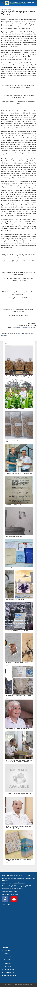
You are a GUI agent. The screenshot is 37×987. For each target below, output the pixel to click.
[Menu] (2, 3)
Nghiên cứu (7, 963)
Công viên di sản (9, 972)
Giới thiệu (7, 951)
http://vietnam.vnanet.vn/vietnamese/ (24, 327)
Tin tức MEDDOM (6, 9)
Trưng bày (7, 960)
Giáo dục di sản (9, 969)
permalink (4, 335)
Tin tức (6, 954)
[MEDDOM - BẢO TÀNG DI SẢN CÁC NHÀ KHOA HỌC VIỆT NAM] (19, 3)
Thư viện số (7, 966)
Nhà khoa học (8, 957)
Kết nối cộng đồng (10, 975)
